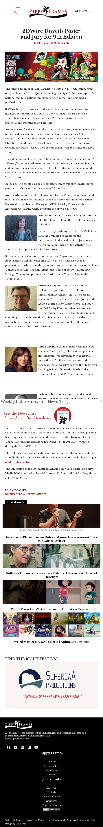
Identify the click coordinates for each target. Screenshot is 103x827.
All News (51, 788)
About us (51, 761)
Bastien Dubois (15, 494)
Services (51, 774)
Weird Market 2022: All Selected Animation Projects (51, 641)
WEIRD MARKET (37, 494)
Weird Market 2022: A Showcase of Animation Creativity (51, 609)
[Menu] (6, 11)
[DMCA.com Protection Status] (51, 809)
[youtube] (36, 746)
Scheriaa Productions (78, 820)
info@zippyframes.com (17, 739)
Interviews (51, 801)
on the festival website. (18, 462)
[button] (15, 12)
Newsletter (83, 11)
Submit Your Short (51, 796)
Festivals (51, 792)
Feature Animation (51, 805)
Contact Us (51, 770)
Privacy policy (51, 766)
